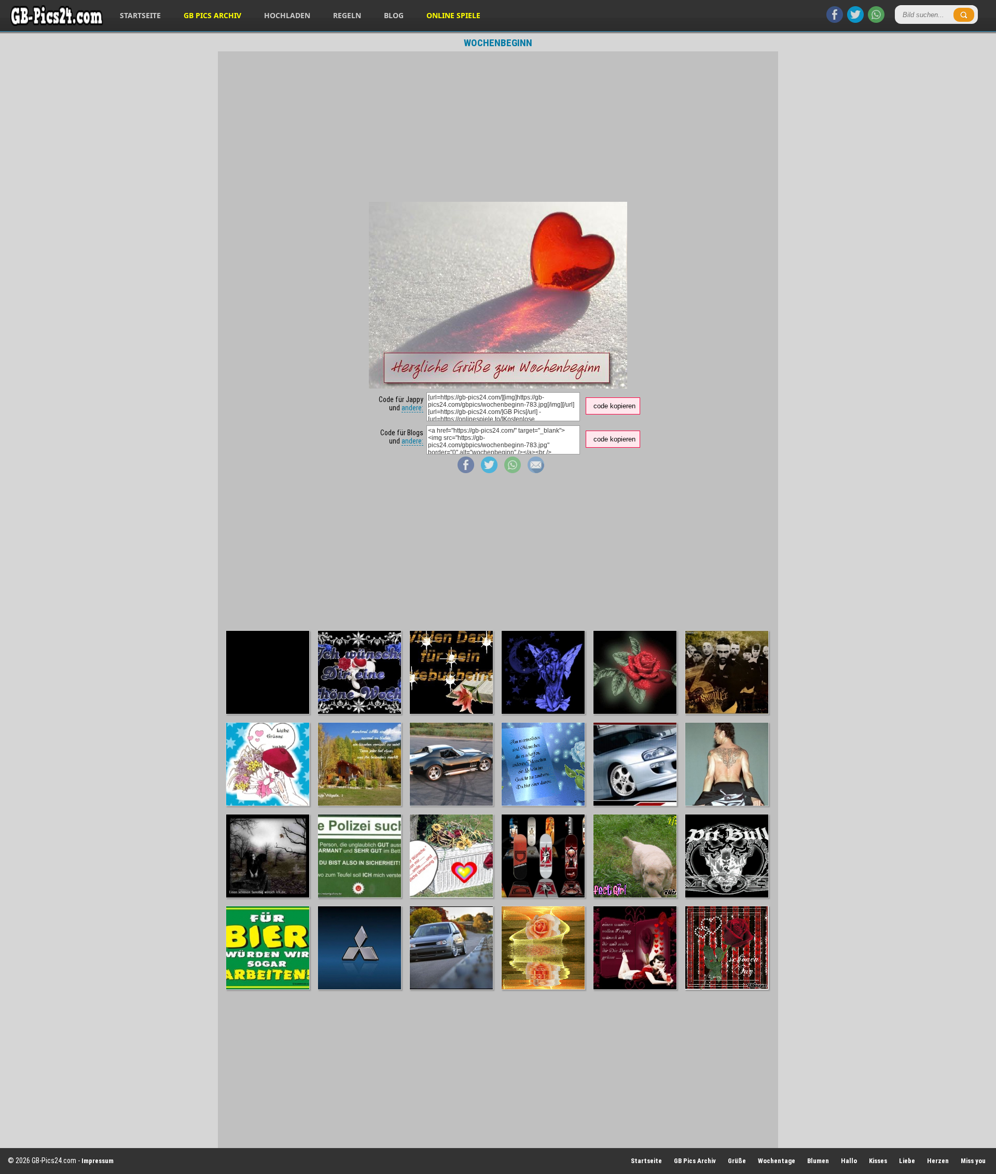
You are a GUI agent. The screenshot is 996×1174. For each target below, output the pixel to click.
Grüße (737, 1161)
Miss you (973, 1161)
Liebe (907, 1161)
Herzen (938, 1161)
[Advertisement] (498, 126)
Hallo (849, 1161)
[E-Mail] (536, 470)
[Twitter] (855, 20)
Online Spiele (453, 15)
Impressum (97, 1161)
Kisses (878, 1161)
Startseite (140, 15)
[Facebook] (834, 20)
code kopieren (614, 406)
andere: (412, 408)
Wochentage (776, 1161)
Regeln (347, 15)
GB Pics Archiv (212, 15)
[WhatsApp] (876, 20)
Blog (394, 15)
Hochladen (287, 15)
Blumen (818, 1161)
